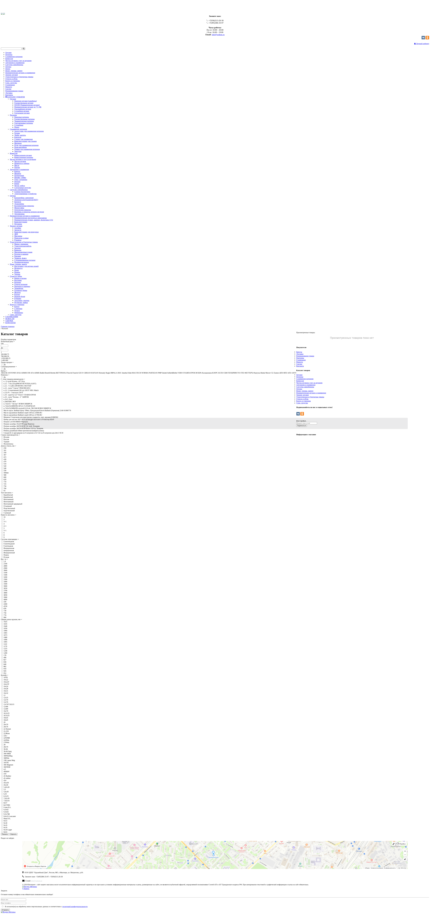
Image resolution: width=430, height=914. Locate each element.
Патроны (299, 377)
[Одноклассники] (427, 39)
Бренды (299, 352)
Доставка (299, 354)
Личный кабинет (422, 44)
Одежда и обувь (302, 399)
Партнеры (300, 358)
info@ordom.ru (218, 34)
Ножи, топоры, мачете (304, 391)
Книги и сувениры (303, 401)
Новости (299, 362)
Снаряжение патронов (304, 379)
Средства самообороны (305, 387)
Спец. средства (302, 403)
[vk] (423, 39)
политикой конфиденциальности (75, 907)
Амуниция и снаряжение (305, 385)
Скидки (299, 364)
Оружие (299, 375)
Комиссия (300, 381)
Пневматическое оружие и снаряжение (311, 393)
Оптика (299, 389)
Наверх (26, 889)
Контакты (300, 366)
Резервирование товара (305, 356)
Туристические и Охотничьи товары (310, 397)
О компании (301, 360)
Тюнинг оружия (302, 395)
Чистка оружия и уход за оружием (309, 383)
